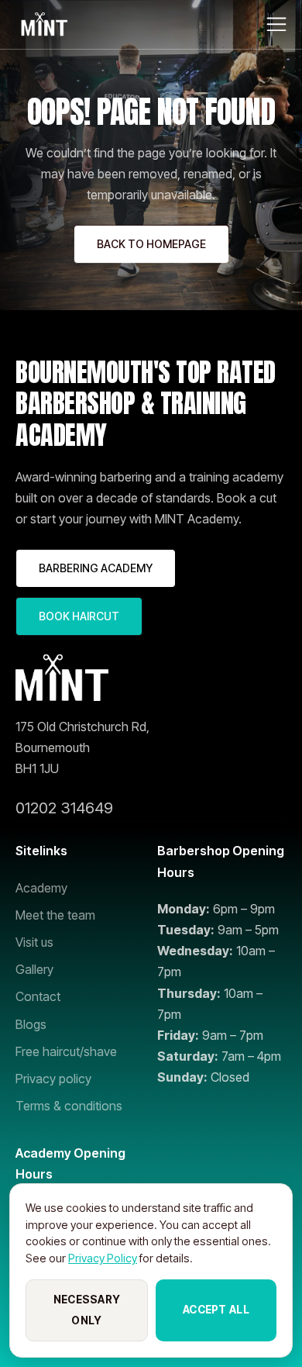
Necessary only (86, 1310)
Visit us (34, 942)
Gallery (34, 969)
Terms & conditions (68, 1105)
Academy (41, 888)
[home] (42, 24)
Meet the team (55, 915)
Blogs (30, 1024)
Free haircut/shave (66, 1051)
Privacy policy (53, 1078)
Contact (37, 996)
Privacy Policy (102, 1258)
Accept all (216, 1309)
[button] (276, 24)
